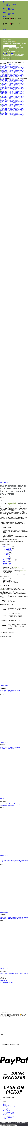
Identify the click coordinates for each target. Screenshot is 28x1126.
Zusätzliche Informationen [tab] (10, 565)
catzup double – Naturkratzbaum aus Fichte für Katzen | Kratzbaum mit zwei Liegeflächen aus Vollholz (14, 861)
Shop (4, 12)
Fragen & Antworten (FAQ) (7, 989)
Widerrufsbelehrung (5, 986)
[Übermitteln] (3, 1103)
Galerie (7, 7)
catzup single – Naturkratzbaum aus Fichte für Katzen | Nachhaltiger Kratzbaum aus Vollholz (14, 974)
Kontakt (5, 16)
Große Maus (9, 548)
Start (1, 482)
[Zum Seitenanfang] (0, 1099)
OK (1, 1125)
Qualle (7, 554)
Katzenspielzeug (10, 9)
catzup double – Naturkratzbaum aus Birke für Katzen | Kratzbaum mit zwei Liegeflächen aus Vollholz (14, 918)
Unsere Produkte (7, 8)
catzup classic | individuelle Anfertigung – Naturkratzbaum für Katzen (10, 804)
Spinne (7, 557)
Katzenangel (9, 550)
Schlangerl (8, 556)
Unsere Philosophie (11, 4)
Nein (4, 1125)
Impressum (3, 980)
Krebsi (7, 552)
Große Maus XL (10, 549)
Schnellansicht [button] (4, 685)
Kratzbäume (9, 14)
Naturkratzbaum (10, 11)
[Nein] (16, 1125)
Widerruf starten (4, 987)
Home (4, 1)
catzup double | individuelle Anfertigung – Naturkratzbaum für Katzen (10, 691)
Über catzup (6, 3)
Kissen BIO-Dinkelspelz (9, 560)
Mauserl (8, 553)
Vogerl (7, 558)
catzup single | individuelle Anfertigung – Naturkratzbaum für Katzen (10, 748)
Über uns (8, 5)
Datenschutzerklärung (6, 982)
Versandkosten (6, 499)
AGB (1, 984)
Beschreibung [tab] (7, 563)
